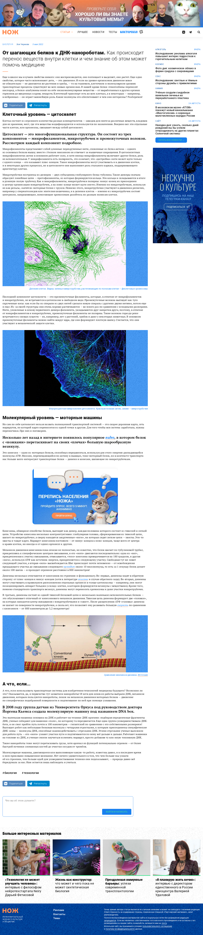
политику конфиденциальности (120, 929)
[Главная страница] (10, 32)
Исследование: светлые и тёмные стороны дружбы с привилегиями (176, 82)
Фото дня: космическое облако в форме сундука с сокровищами (175, 70)
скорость (122, 605)
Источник (143, 675)
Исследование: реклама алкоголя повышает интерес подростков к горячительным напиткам (176, 56)
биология (8, 44)
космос (159, 64)
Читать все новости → (171, 140)
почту (164, 923)
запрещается (110, 920)
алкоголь (160, 49)
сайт (158, 121)
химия (159, 88)
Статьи (65, 32)
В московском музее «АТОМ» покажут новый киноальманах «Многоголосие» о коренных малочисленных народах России (175, 111)
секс (158, 76)
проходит (69, 566)
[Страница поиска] (198, 32)
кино (158, 103)
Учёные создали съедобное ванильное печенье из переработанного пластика (172, 95)
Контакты (59, 914)
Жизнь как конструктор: (74, 885)
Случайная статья (141, 32)
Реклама (58, 910)
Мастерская (128, 32)
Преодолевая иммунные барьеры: (124, 885)
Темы (56, 918)
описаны (83, 579)
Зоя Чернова (22, 44)
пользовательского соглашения (157, 926)
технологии (31, 773)
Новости (98, 32)
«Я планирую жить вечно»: (175, 887)
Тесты (113, 32)
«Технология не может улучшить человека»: (23, 887)
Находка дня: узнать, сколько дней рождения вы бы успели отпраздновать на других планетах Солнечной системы (176, 129)
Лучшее (82, 32)
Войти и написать (117, 811)
